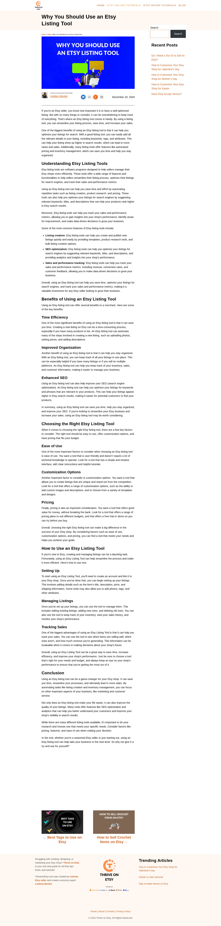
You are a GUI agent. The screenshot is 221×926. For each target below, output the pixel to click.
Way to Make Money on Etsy (153, 883)
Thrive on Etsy (71, 862)
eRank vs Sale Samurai (151, 877)
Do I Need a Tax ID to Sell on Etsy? (168, 57)
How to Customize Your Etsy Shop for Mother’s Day (167, 76)
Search (154, 27)
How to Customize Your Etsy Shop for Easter (167, 86)
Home (44, 34)
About (101, 911)
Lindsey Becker (59, 96)
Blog (49, 34)
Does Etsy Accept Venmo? (166, 94)
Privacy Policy (123, 911)
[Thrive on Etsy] (57, 5)
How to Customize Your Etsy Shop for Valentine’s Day (167, 67)
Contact (110, 911)
